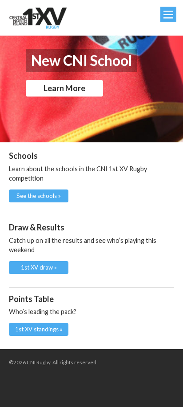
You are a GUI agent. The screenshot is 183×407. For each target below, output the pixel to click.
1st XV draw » (39, 267)
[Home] (38, 18)
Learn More (64, 88)
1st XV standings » (39, 329)
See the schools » (38, 195)
